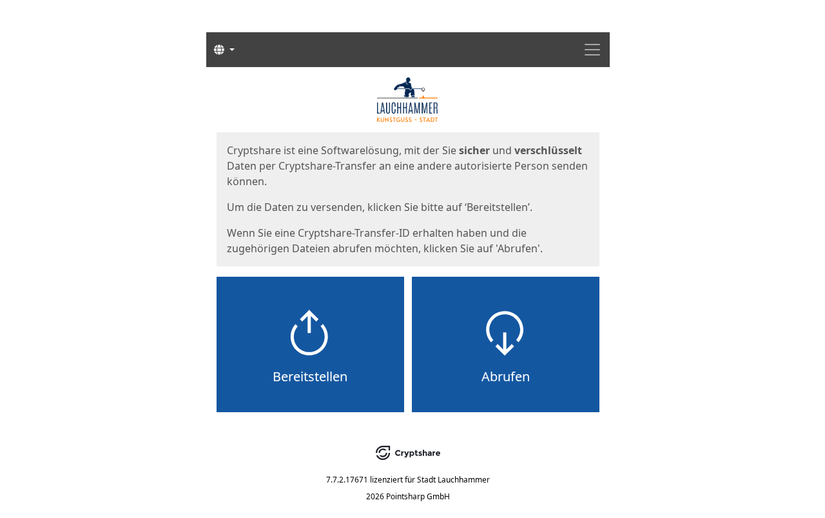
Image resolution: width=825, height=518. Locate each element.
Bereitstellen (310, 376)
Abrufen (505, 376)
